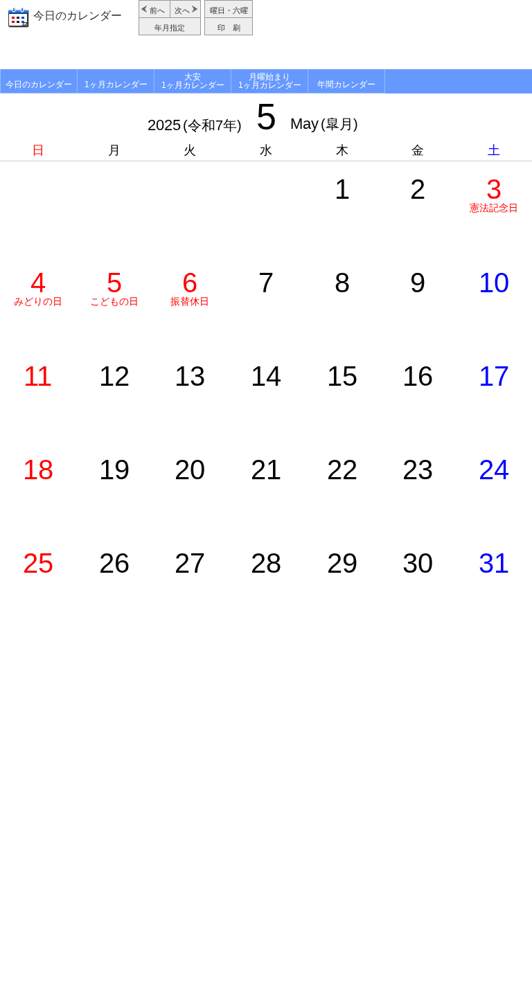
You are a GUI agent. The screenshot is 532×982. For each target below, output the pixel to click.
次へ (182, 10)
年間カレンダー (346, 84)
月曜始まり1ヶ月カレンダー (269, 81)
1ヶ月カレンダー (116, 84)
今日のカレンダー (77, 15)
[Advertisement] (394, 34)
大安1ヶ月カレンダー (192, 81)
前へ (157, 10)
